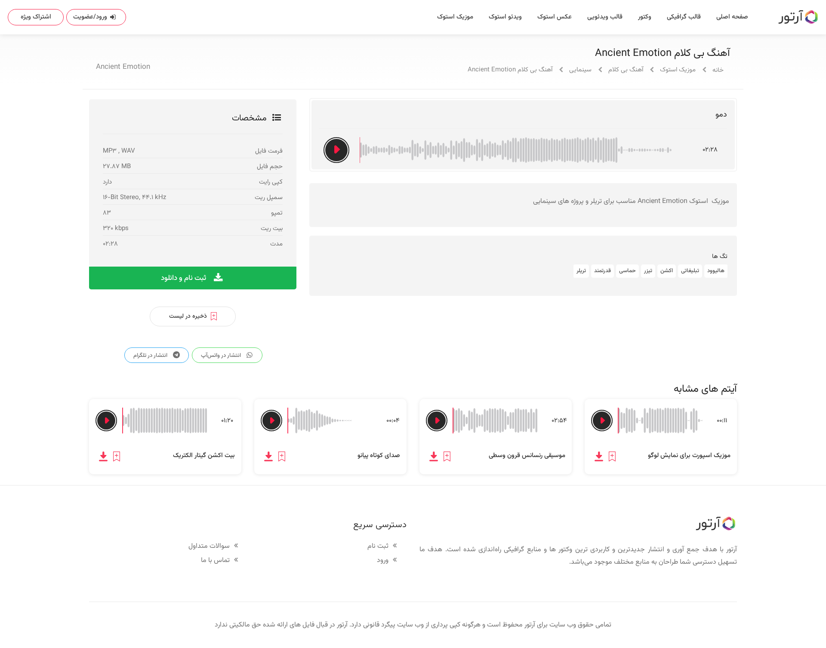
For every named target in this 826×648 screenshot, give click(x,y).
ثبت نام (377, 547)
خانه (718, 70)
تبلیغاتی (690, 271)
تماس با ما (215, 561)
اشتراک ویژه (36, 17)
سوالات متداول (209, 547)
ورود (382, 561)
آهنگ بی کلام (625, 70)
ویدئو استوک (505, 17)
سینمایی (580, 70)
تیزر (648, 271)
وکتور (644, 17)
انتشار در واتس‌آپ (221, 355)
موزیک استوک (455, 17)
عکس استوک (554, 17)
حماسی (627, 271)
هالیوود (715, 271)
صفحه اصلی (732, 17)
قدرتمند (602, 271)
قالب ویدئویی (605, 17)
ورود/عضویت (90, 17)
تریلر (581, 271)
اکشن (666, 271)
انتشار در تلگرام (151, 355)
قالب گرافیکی (684, 17)
